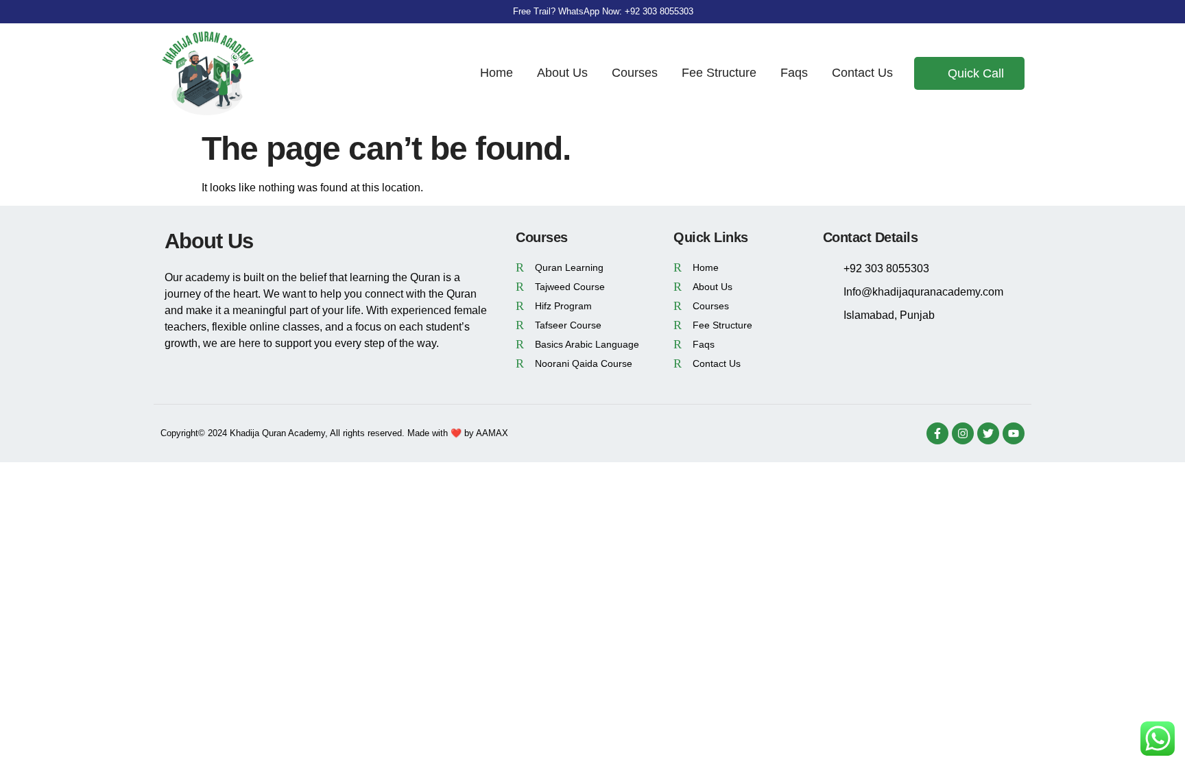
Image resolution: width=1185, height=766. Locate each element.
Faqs (794, 73)
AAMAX (492, 433)
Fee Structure (719, 73)
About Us (562, 73)
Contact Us (862, 73)
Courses (635, 73)
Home (496, 73)
